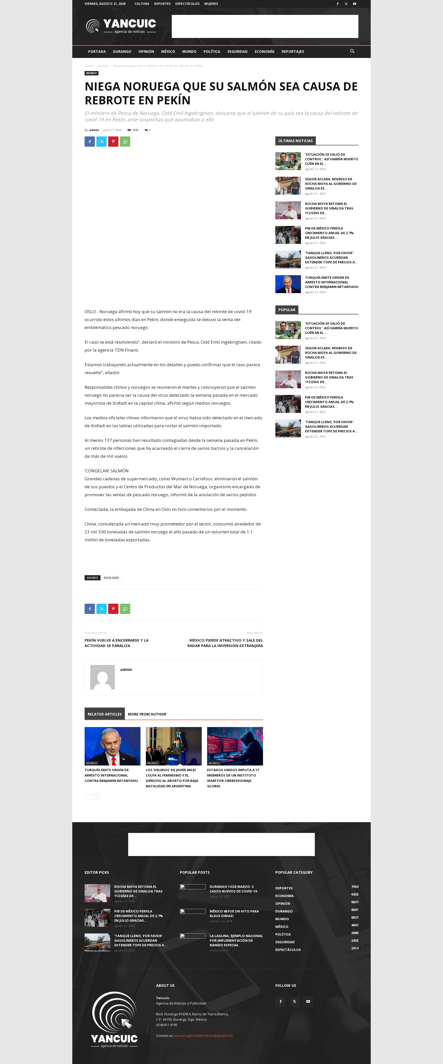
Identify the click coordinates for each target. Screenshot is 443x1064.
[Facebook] (337, 4)
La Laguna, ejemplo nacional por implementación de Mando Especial (236, 940)
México (168, 51)
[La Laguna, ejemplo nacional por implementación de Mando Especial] (193, 942)
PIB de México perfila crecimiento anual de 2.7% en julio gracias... (329, 233)
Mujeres (211, 4)
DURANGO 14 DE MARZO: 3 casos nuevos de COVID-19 (233, 888)
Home (89, 66)
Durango (122, 51)
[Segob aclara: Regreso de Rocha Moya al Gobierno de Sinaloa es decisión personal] (288, 186)
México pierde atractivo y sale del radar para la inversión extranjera (225, 643)
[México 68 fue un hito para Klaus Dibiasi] (193, 918)
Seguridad (237, 51)
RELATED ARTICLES (105, 714)
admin (94, 130)
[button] (352, 51)
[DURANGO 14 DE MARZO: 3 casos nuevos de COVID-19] (193, 893)
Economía (265, 51)
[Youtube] (354, 4)
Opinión (146, 51)
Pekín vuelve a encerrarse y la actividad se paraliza (116, 643)
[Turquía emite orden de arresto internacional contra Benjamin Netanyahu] (112, 746)
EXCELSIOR (111, 578)
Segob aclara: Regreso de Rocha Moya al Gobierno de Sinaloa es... (331, 184)
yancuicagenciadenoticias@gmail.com (203, 1035)
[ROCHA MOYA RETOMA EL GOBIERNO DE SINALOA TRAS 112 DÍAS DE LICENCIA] (288, 210)
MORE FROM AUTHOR (147, 714)
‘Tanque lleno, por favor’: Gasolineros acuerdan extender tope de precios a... (331, 257)
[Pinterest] (113, 141)
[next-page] (96, 796)
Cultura (142, 4)
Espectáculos (187, 4)
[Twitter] (346, 4)
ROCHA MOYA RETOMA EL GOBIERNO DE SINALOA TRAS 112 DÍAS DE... (329, 208)
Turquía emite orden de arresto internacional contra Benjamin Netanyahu (111, 775)
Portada (97, 51)
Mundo (189, 51)
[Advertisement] (265, 26)
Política (212, 51)
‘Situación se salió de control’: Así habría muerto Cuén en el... (331, 159)
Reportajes (293, 51)
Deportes (162, 4)
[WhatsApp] (125, 141)
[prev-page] (88, 796)
